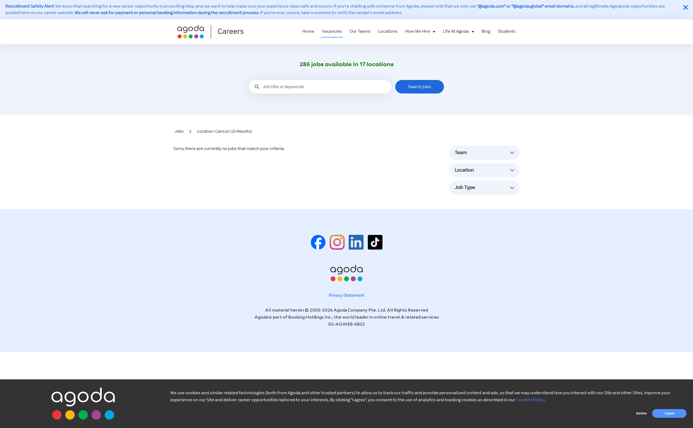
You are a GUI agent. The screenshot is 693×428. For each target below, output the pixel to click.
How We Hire (417, 31)
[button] (641, 413)
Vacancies (332, 31)
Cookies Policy (530, 400)
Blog (486, 31)
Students (507, 31)
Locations (388, 31)
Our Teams (360, 31)
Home (308, 31)
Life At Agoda (456, 31)
